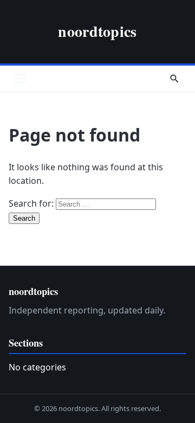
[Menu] (20, 79)
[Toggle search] (174, 79)
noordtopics (97, 31)
